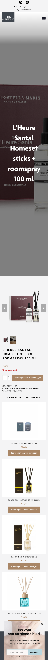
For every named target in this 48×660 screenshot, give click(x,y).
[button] (44, 18)
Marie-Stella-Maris (14, 391)
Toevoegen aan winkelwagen (27, 377)
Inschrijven (34, 652)
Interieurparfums (21, 388)
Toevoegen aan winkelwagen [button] (24, 453)
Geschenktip (34, 388)
